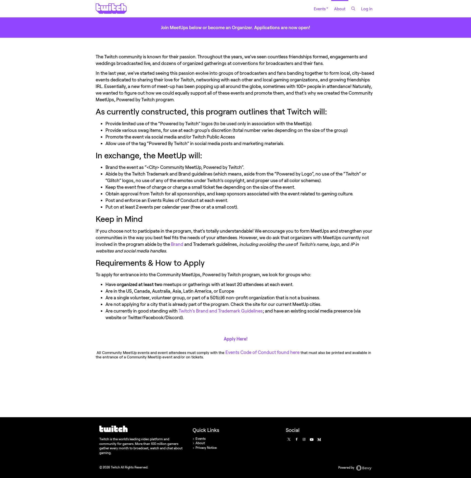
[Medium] (319, 439)
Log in (366, 8)
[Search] (353, 8)
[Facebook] (296, 439)
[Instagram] (304, 439)
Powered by (346, 468)
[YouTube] (311, 439)
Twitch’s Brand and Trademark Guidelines (221, 311)
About (339, 8)
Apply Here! (236, 338)
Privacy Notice (206, 448)
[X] (289, 439)
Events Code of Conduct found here (262, 352)
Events (320, 8)
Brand (177, 244)
